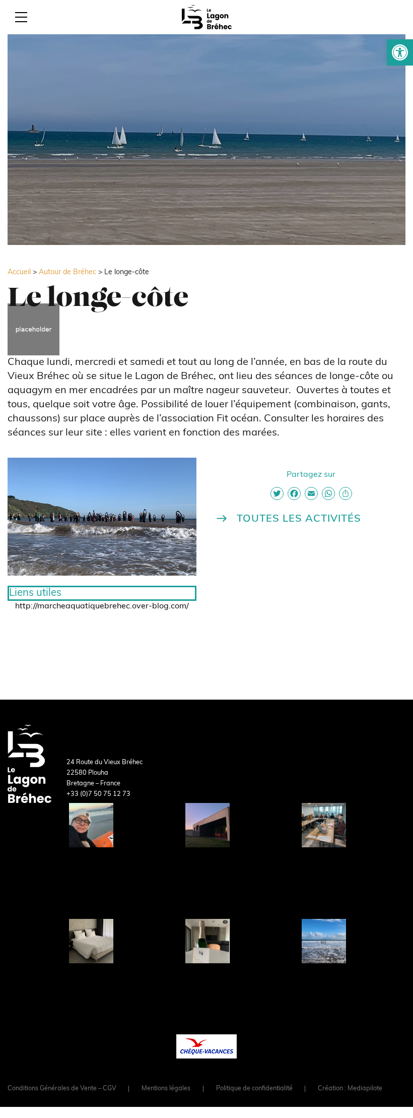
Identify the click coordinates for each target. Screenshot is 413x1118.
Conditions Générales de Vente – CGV (62, 1089)
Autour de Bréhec (67, 272)
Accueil (19, 272)
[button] (400, 52)
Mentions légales (166, 1089)
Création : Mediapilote (350, 1089)
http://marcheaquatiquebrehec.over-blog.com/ (102, 606)
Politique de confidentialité (254, 1089)
